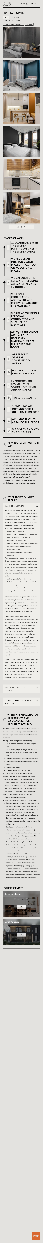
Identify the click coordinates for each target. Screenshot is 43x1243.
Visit (21, 54)
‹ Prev (11, 227)
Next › (32, 227)
